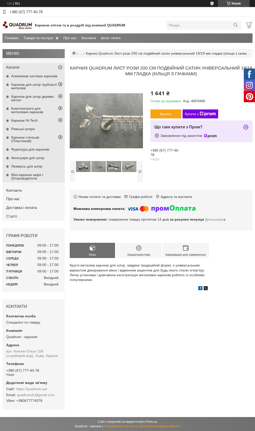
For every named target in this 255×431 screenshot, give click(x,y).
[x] (206, 289)
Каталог (13, 67)
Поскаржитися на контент (122, 426)
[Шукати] (235, 25)
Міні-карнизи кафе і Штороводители (27, 176)
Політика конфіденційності (161, 426)
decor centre (111, 38)
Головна (11, 38)
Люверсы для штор (26, 166)
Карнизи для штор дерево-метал (33, 98)
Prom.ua (151, 422)
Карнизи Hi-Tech (24, 120)
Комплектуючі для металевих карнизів (27, 110)
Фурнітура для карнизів (30, 149)
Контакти (88, 38)
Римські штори (23, 129)
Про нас (69, 38)
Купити (165, 114)
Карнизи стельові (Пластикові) (25, 139)
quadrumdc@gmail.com (36, 395)
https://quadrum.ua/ (31, 389)
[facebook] (200, 289)
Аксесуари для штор (27, 158)
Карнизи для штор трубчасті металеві (34, 86)
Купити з (191, 114)
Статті (11, 216)
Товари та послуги (38, 38)
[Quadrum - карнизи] (17, 25)
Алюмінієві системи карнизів (34, 76)
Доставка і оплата (21, 207)
